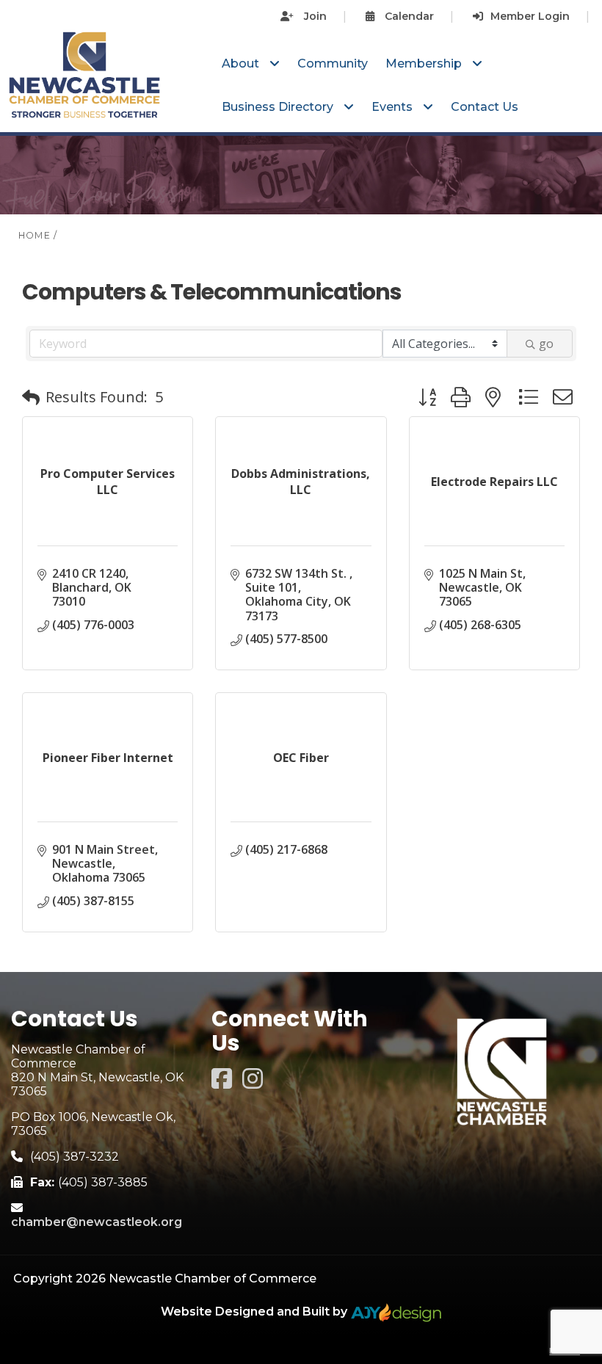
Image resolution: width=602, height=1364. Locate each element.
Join (314, 16)
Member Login (530, 16)
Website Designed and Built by (255, 1311)
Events (393, 107)
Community (332, 63)
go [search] (546, 343)
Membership (425, 63)
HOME (34, 235)
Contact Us (484, 107)
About (242, 63)
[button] (31, 397)
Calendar (408, 16)
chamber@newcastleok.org (96, 1222)
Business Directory (279, 107)
